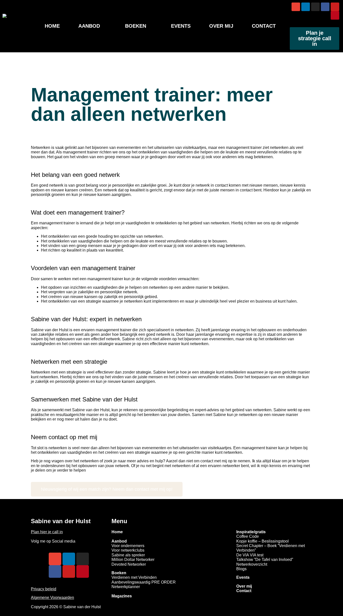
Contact (243, 591)
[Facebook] (325, 7)
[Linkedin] (305, 7)
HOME (52, 26)
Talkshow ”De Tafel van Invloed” (264, 559)
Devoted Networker (128, 564)
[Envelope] (296, 7)
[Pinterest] (335, 15)
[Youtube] (335, 7)
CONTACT (264, 26)
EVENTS (181, 26)
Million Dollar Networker (132, 559)
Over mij (244, 586)
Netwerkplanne (125, 587)
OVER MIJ (221, 26)
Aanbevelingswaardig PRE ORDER (143, 582)
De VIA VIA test (249, 555)
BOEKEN (135, 26)
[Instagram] (315, 7)
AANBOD (89, 26)
